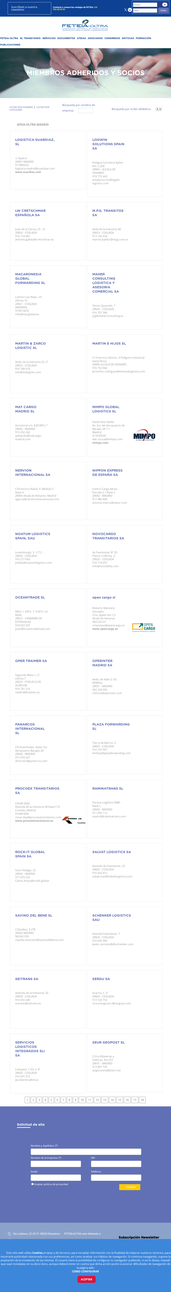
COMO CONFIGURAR (85, 1271)
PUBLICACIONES (10, 45)
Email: (34, 1171)
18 (142, 1100)
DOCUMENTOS (66, 38)
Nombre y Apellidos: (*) (44, 1145)
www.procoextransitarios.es (34, 821)
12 (97, 1100)
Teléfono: (96, 1171)
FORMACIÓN (143, 38)
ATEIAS (81, 38)
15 (119, 1100)
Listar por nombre (21, 107)
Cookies (37, 1253)
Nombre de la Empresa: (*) (46, 1158)
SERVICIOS (49, 38)
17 (134, 1100)
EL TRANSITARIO (30, 38)
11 (89, 1100)
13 (104, 1100)
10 (82, 1100)
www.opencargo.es (105, 629)
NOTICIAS (128, 38)
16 (127, 1100)
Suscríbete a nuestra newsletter (24, 8)
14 (112, 1100)
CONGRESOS (112, 38)
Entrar (163, 10)
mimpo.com (100, 443)
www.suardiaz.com (28, 172)
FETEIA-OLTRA (9, 38)
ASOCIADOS (95, 38)
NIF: (93, 1158)
